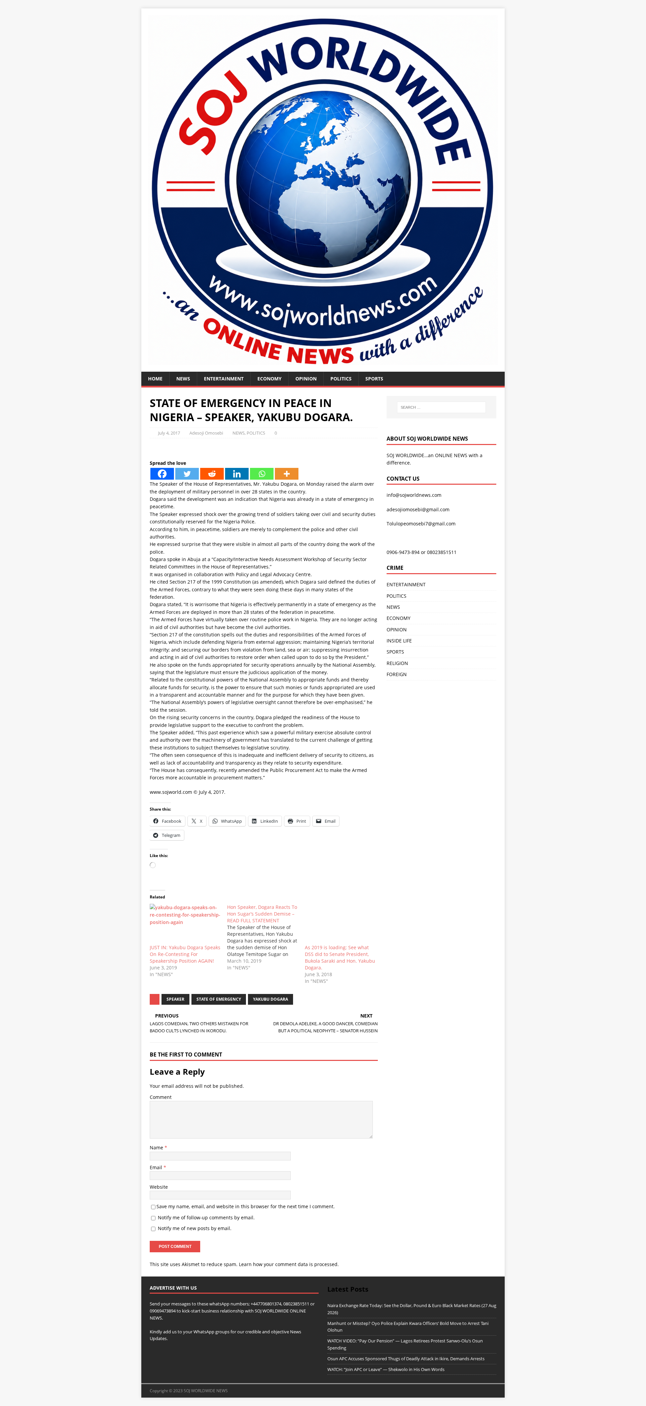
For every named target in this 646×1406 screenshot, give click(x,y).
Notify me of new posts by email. (194, 1228)
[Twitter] (187, 474)
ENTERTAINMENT (224, 378)
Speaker (175, 999)
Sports (374, 378)
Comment (161, 1097)
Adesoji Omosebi (206, 433)
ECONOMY (269, 378)
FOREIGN (397, 674)
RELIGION (397, 663)
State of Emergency (218, 999)
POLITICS (341, 378)
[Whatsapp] (262, 474)
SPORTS (395, 652)
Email (157, 1167)
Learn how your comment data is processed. (289, 1264)
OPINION (306, 378)
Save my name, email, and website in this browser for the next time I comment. (245, 1206)
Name (157, 1147)
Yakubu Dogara (270, 999)
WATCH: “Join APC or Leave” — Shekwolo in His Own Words (385, 1369)
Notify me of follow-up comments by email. (206, 1217)
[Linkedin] (237, 474)
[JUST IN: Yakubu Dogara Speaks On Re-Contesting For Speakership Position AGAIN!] (185, 924)
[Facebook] (162, 474)
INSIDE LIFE (399, 640)
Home (155, 378)
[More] (286, 474)
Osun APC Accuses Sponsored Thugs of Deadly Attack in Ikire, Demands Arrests (406, 1359)
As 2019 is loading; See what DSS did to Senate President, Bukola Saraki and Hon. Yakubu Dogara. (340, 957)
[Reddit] (212, 474)
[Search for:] (441, 407)
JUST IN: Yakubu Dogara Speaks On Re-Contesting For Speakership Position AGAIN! (185, 954)
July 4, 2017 (169, 433)
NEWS (183, 378)
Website (159, 1187)
